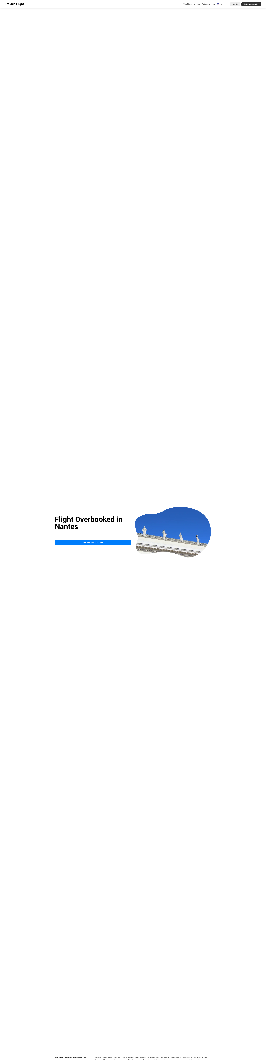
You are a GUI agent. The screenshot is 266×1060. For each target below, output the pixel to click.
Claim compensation (251, 4)
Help (213, 4)
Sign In (235, 4)
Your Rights (187, 4)
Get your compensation (93, 542)
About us (197, 4)
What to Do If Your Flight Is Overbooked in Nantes (71, 1057)
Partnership (206, 4)
